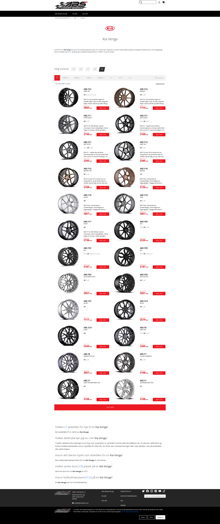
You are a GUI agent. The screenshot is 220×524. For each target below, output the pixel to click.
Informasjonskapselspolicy (130, 512)
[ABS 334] (68, 336)
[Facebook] (148, 491)
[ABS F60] (68, 283)
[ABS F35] (68, 309)
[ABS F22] (68, 97)
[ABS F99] (124, 256)
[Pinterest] (156, 491)
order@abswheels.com (81, 503)
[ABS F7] (124, 362)
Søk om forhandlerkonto (155, 496)
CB (80, 466)
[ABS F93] (68, 256)
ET (71, 52)
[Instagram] (152, 491)
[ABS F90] (124, 230)
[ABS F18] (124, 177)
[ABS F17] (68, 124)
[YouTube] (160, 491)
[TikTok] (164, 491)
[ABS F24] (124, 309)
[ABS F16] (124, 150)
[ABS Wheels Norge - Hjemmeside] (71, 5)
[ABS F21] (124, 124)
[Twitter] (144, 491)
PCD (88, 477)
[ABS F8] (124, 336)
